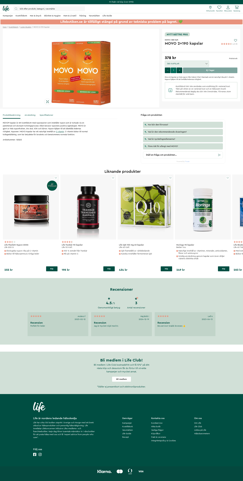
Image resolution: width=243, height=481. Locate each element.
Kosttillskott (127, 427)
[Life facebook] (34, 457)
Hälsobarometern (202, 434)
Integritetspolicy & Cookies (163, 441)
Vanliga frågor (157, 430)
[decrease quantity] (167, 70)
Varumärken (127, 430)
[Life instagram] (40, 457)
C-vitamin (60, 131)
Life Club (198, 427)
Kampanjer (127, 423)
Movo (167, 40)
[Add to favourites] (235, 40)
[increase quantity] (179, 70)
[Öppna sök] (49, 8)
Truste (187, 161)
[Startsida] (6, 9)
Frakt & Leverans (158, 437)
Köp (51, 269)
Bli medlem (121, 379)
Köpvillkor (155, 434)
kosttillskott (13, 27)
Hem (4, 27)
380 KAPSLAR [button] (173, 64)
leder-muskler (25, 27)
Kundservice (156, 423)
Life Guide (126, 434)
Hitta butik (155, 427)
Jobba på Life (200, 430)
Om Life (197, 423)
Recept (125, 437)
